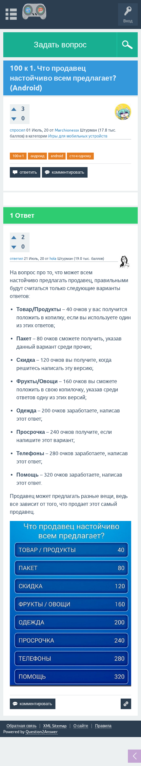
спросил (17, 130)
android (57, 156)
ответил (16, 258)
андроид (37, 156)
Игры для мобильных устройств (77, 136)
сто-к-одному (80, 156)
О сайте (80, 726)
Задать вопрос (60, 44)
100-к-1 (18, 156)
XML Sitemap (55, 726)
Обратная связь (21, 726)
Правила (103, 726)
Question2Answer (42, 731)
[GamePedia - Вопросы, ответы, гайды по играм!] (34, 11)
